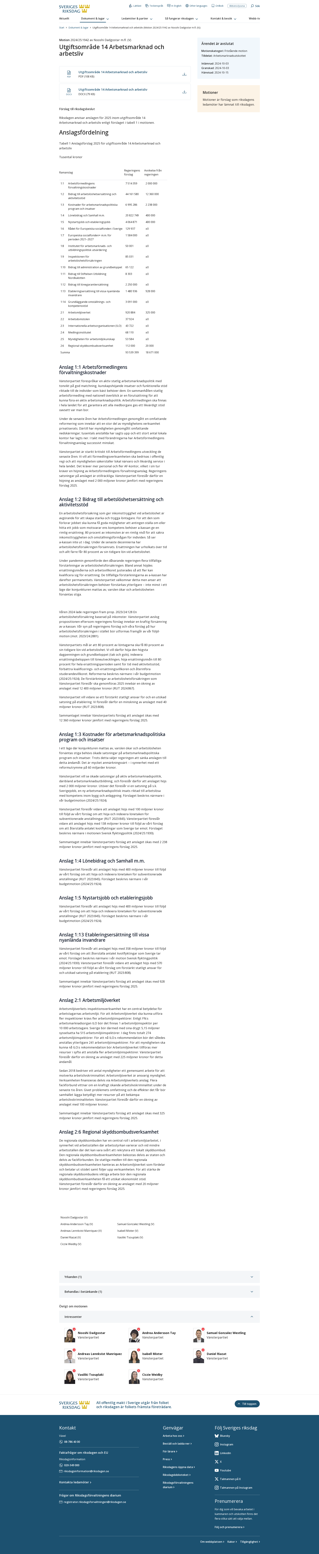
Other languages (198, 5)
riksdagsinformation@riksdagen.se (86, 1471)
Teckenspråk (156, 5)
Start (61, 27)
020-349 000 (71, 1465)
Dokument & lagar (78, 27)
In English (176, 5)
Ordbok (219, 5)
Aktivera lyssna (237, 5)
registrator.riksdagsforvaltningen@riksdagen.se (95, 1502)
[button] (95, 19)
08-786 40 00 (72, 1442)
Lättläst (137, 5)
